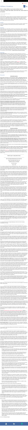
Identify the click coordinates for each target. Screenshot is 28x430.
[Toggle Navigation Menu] (27, 1)
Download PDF (25, 3)
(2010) (21, 310)
